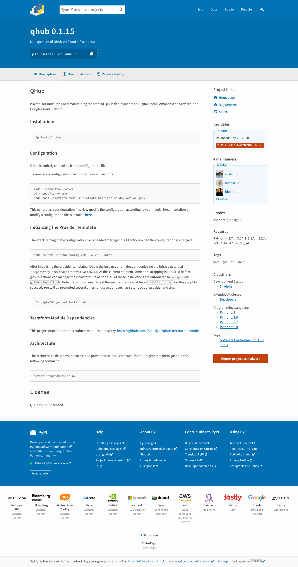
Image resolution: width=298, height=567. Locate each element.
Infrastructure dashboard (156, 448)
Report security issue (243, 448)
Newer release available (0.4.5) (240, 145)
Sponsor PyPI (194, 460)
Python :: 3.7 (229, 322)
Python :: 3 (227, 312)
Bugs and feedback (197, 443)
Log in (229, 9)
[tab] (44, 74)
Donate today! (40, 474)
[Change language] (262, 9)
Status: (51, 463)
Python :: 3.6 (229, 317)
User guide (103, 454)
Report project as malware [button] (240, 358)
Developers (228, 299)
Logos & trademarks (153, 460)
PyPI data (222, 131)
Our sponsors (149, 466)
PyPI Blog (146, 443)
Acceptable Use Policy (244, 466)
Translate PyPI (194, 454)
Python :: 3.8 (229, 327)
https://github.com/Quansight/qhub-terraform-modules (158, 330)
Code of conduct (241, 454)
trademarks (113, 562)
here (88, 214)
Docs (214, 9)
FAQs (99, 466)
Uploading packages (109, 448)
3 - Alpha (226, 286)
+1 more (222, 199)
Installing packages (108, 443)
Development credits (199, 466)
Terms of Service (241, 443)
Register (247, 9)
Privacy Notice (239, 460)
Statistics (146, 454)
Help (200, 9)
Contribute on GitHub (199, 448)
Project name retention (111, 460)
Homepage (227, 97)
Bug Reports (228, 104)
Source (224, 111)
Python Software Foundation (49, 447)
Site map (223, 562)
